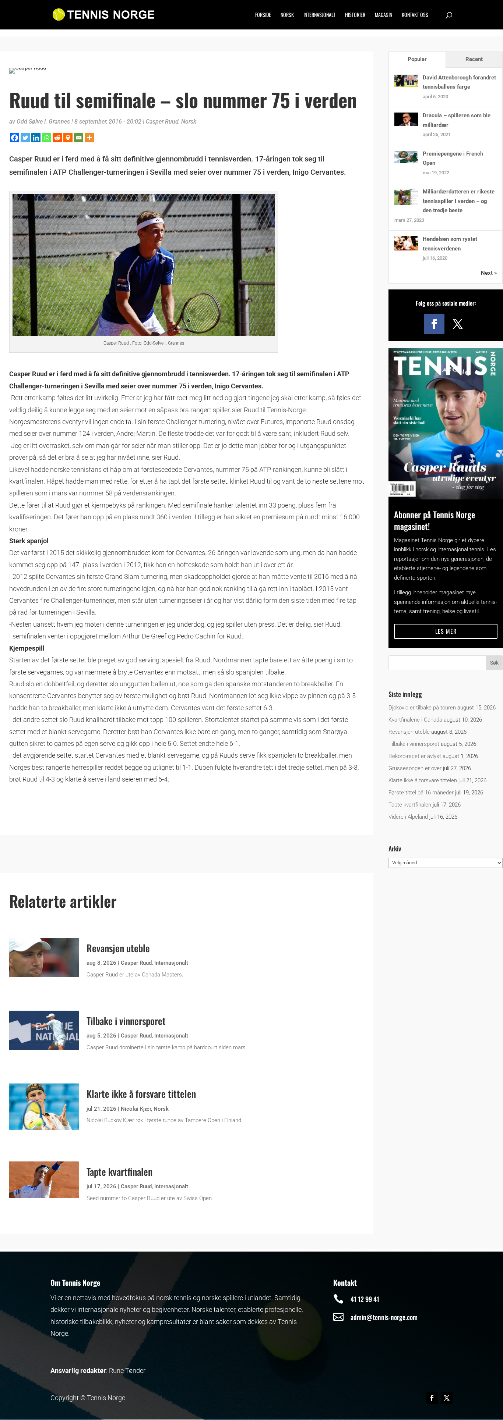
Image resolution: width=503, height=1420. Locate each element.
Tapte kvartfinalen (119, 1171)
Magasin (383, 15)
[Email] (78, 137)
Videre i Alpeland (408, 817)
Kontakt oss (415, 15)
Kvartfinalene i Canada (415, 719)
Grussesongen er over (415, 768)
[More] (89, 137)
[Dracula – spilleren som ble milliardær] (406, 124)
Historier (355, 15)
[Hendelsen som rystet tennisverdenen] (406, 248)
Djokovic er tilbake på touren (422, 707)
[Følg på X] (457, 324)
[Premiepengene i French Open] (406, 161)
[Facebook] (14, 137)
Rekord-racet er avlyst (414, 756)
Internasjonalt (319, 15)
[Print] (68, 137)
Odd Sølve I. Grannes (43, 121)
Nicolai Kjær (136, 1109)
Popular (417, 59)
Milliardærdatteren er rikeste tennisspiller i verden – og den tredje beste (459, 201)
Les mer (446, 631)
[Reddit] (57, 137)
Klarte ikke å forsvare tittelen (141, 1093)
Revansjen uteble (118, 948)
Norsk (287, 15)
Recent (474, 59)
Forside (263, 15)
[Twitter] (25, 137)
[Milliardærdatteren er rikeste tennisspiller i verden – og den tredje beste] (406, 203)
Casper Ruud (162, 121)
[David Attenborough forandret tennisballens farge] (406, 85)
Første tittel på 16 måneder (421, 792)
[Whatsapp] (46, 137)
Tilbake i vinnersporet (126, 1021)
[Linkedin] (36, 137)
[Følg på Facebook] (434, 324)
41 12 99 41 (365, 1299)
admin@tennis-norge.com (384, 1317)
